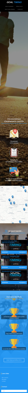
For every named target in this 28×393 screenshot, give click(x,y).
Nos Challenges (10, 9)
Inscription (22, 252)
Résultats (19, 6)
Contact (20, 9)
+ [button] (2, 188)
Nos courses (5, 377)
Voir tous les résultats (14, 360)
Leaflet (26, 222)
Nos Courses (9, 6)
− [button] (2, 190)
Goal (14, 2)
